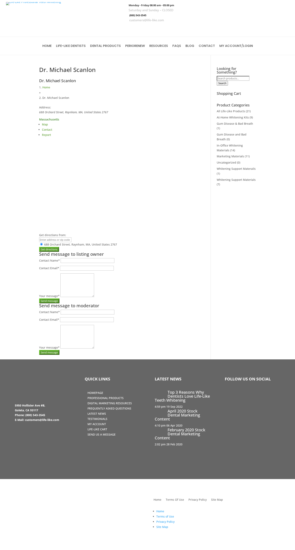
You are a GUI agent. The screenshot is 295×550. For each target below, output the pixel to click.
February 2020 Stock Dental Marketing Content (180, 434)
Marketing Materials (230, 156)
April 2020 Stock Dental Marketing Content (177, 415)
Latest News (96, 414)
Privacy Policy (197, 499)
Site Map (217, 499)
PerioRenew (135, 46)
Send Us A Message (101, 434)
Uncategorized (226, 162)
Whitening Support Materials (236, 180)
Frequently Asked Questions (109, 408)
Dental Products (105, 46)
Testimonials (97, 419)
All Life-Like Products (231, 111)
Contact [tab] (47, 129)
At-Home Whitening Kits (233, 117)
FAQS (176, 46)
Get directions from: (52, 235)
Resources (158, 46)
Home (47, 46)
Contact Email (49, 268)
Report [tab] (46, 135)
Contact (207, 46)
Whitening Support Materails (236, 169)
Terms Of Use (175, 499)
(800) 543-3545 (137, 15)
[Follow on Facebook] (261, 28)
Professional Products (105, 398)
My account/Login (236, 46)
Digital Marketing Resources (109, 403)
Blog (189, 46)
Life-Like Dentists (71, 46)
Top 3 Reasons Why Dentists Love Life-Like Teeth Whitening (182, 396)
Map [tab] (45, 124)
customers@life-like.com (146, 20)
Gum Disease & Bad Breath (235, 123)
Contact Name (49, 260)
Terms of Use (165, 516)
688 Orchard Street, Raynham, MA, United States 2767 (80, 244)
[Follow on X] (272, 28)
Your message (49, 296)
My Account (96, 424)
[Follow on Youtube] (284, 28)
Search (222, 83)
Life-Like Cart (97, 429)
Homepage (95, 393)
